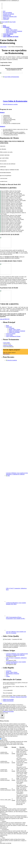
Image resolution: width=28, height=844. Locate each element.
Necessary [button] (2, 737)
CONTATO (6, 19)
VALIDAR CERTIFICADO (10, 16)
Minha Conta (6, 18)
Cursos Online (9, 335)
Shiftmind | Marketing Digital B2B (18, 697)
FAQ (4, 11)
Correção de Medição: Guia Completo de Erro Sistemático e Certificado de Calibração (17, 473)
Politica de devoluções (8, 700)
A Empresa (8, 28)
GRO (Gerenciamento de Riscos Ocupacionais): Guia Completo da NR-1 (15, 618)
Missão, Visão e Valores (11, 29)
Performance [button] (3, 813)
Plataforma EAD (7, 15)
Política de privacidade (11, 32)
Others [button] (1, 836)
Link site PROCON (4, 319)
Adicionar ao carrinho (12, 104)
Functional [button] (2, 806)
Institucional (9, 326)
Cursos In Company (10, 333)
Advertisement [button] (3, 828)
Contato (8, 676)
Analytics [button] (2, 819)
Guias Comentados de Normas (13, 336)
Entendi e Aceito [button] (4, 712)
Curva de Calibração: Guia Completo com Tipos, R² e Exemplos (16, 632)
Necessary (4, 739)
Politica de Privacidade (8, 711)
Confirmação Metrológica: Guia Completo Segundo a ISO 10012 (16, 603)
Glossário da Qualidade (8, 13)
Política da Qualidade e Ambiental (14, 31)
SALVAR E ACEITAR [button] (5, 843)
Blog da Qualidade (7, 12)
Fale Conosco (6, 354)
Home (7, 325)
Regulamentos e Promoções (12, 673)
